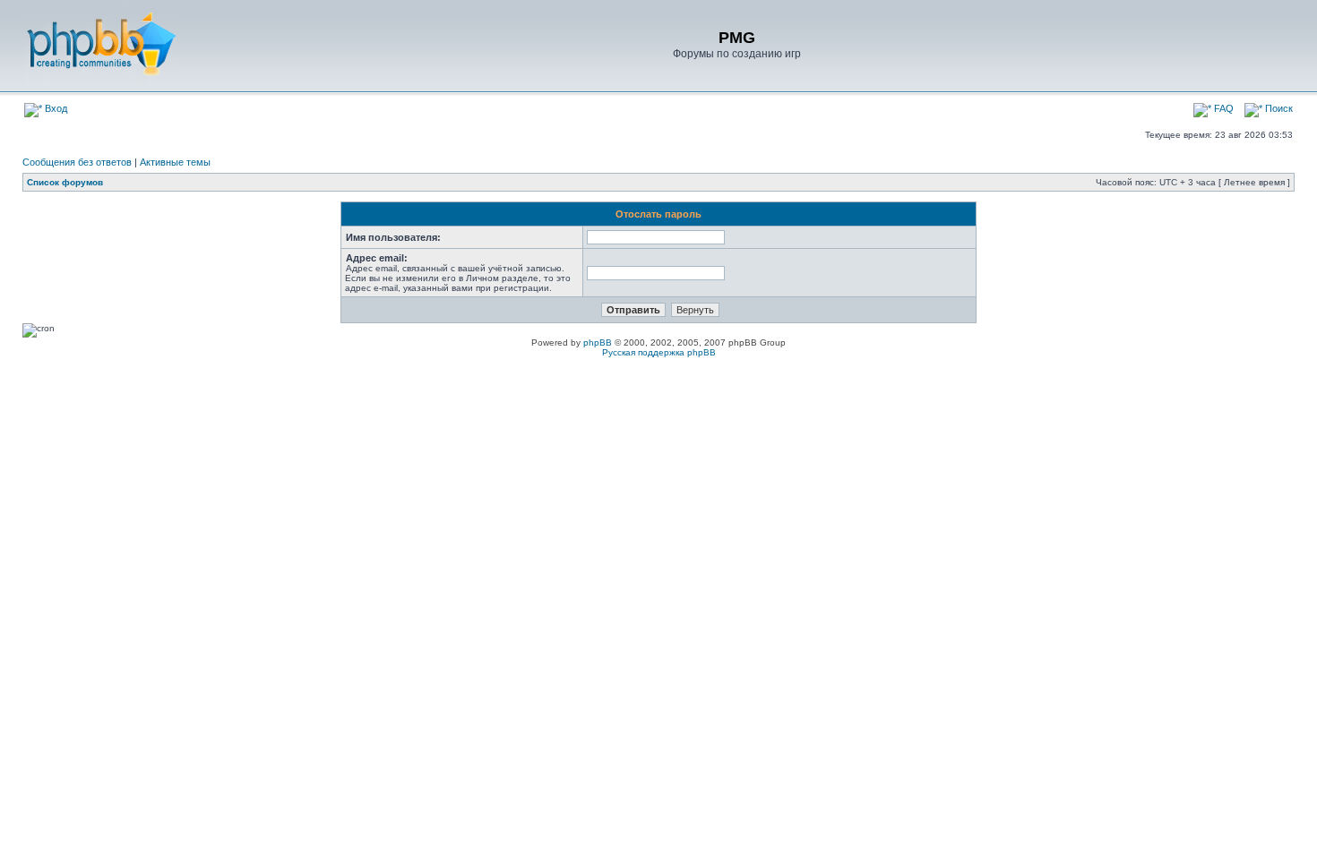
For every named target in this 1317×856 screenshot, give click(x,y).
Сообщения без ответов (77, 162)
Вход (54, 108)
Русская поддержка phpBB (659, 352)
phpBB (597, 342)
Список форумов (65, 182)
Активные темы (175, 162)
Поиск (1277, 108)
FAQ (1222, 108)
